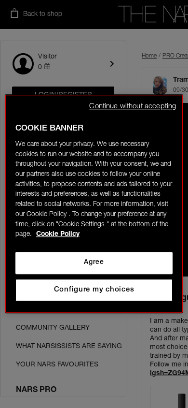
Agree (94, 262)
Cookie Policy (58, 235)
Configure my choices (94, 289)
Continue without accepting (132, 106)
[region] (94, 203)
